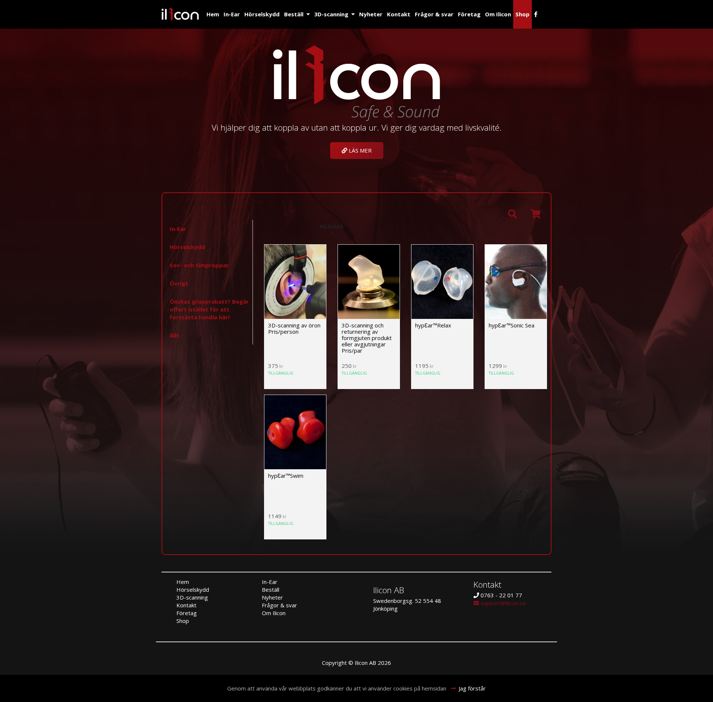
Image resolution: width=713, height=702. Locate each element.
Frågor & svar (434, 14)
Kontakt (398, 14)
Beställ (293, 14)
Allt (174, 335)
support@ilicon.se (502, 603)
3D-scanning (331, 14)
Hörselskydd (262, 14)
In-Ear (232, 14)
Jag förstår (472, 688)
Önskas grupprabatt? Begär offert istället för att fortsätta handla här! (209, 309)
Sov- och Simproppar (199, 265)
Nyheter (370, 14)
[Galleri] (275, 227)
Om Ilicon (498, 14)
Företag (469, 14)
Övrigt (179, 283)
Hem (212, 14)
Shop (522, 14)
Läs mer (359, 150)
